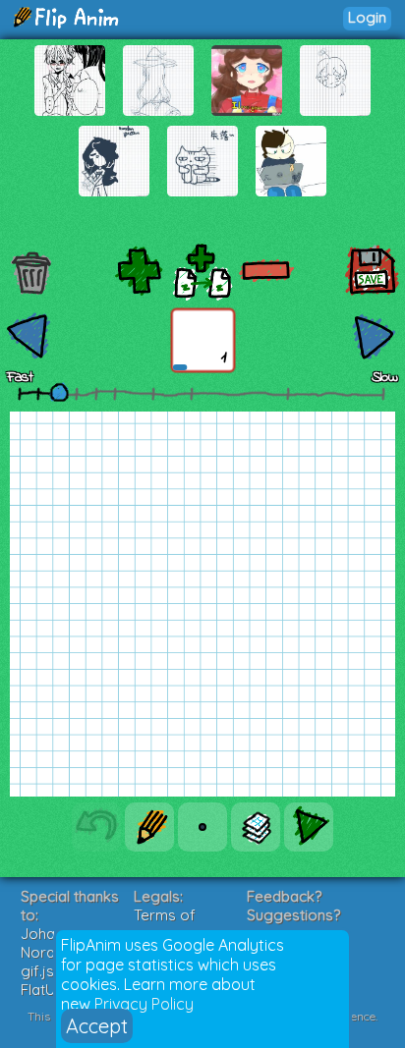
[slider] (59, 392)
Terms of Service (165, 924)
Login (367, 17)
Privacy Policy (144, 1004)
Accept (97, 1026)
